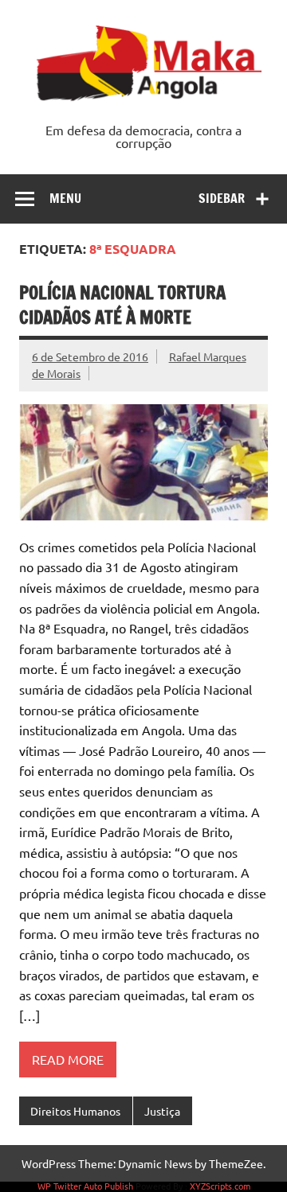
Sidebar (222, 198)
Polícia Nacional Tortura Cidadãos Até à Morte (122, 304)
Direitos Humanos (75, 1111)
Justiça (162, 1111)
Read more (68, 1059)
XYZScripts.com (220, 1185)
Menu (65, 198)
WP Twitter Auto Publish (85, 1185)
